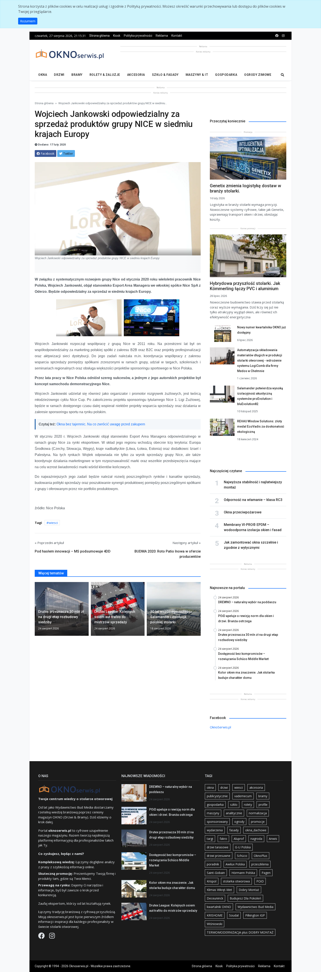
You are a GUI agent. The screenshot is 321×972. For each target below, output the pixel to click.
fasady (234, 830)
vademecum (243, 796)
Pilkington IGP (255, 915)
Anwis (273, 839)
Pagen (266, 873)
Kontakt (176, 35)
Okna (42, 74)
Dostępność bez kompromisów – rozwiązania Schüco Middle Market (172, 860)
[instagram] (283, 36)
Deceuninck (215, 898)
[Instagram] (52, 937)
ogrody (239, 822)
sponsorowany (217, 822)
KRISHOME (215, 915)
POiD (260, 881)
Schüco (242, 856)
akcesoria (256, 787)
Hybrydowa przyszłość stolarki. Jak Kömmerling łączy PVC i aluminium (245, 286)
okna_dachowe (255, 830)
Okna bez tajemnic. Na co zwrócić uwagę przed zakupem (101, 424)
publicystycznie (217, 796)
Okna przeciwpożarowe (242, 512)
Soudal (234, 915)
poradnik (213, 864)
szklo (233, 804)
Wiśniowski (214, 924)
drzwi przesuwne (218, 856)
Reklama (162, 35)
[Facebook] (42, 937)
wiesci (53, 522)
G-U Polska (243, 847)
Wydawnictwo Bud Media (255, 907)
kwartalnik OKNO (219, 907)
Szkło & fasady (165, 74)
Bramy (77, 74)
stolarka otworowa (236, 881)
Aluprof (239, 839)
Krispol (211, 881)
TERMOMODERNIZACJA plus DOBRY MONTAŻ (240, 932)
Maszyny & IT (197, 74)
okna (210, 787)
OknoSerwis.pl (220, 727)
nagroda (256, 839)
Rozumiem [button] (27, 21)
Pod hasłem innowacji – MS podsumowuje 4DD (72, 551)
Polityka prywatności (138, 35)
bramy (262, 796)
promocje (258, 822)
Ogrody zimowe (257, 74)
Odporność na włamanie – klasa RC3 (253, 500)
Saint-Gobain (216, 873)
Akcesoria (136, 74)
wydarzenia (215, 830)
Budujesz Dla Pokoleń (245, 898)
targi (210, 839)
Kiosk (116, 35)
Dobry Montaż (249, 890)
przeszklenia (260, 864)
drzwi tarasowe (217, 847)
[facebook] (277, 36)
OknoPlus (260, 856)
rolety (248, 804)
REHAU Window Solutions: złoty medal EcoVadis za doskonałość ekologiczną (260, 426)
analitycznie (234, 813)
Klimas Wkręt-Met (219, 890)
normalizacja (258, 813)
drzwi (224, 787)
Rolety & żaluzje (105, 74)
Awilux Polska (235, 864)
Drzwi (59, 74)
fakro (223, 839)
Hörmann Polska (243, 873)
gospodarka (215, 804)
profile (263, 804)
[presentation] (36, 610)
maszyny (213, 813)
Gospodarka (226, 74)
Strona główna (99, 35)
